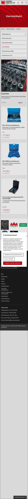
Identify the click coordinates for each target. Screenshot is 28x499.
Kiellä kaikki (9, 259)
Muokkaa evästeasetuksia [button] (13, 254)
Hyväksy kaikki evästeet (13, 263)
